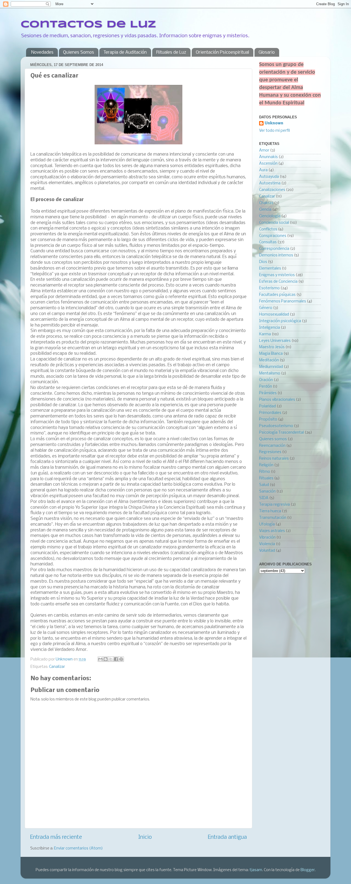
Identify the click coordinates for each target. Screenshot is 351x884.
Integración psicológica (280, 321)
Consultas (268, 242)
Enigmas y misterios (277, 275)
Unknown (274, 123)
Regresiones (270, 452)
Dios (263, 262)
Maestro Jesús (272, 347)
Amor (264, 150)
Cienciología (270, 216)
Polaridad (267, 406)
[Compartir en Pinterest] (121, 659)
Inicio (145, 837)
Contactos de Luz (88, 24)
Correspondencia (274, 249)
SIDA (263, 498)
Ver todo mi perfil (274, 131)
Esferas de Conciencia (278, 282)
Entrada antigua (227, 837)
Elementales (270, 269)
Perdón (265, 387)
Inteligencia (269, 328)
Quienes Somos (78, 52)
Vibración (267, 538)
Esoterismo (269, 288)
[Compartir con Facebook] (116, 659)
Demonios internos (276, 255)
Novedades (42, 52)
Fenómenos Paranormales (282, 301)
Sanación (267, 492)
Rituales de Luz (171, 52)
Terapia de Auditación (125, 52)
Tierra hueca (270, 511)
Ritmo (264, 472)
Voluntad (267, 551)
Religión (266, 465)
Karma (265, 334)
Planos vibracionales (277, 400)
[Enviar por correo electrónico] (100, 659)
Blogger (308, 870)
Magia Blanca (271, 354)
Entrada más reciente (56, 837)
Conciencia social (274, 223)
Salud (264, 485)
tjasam (256, 870)
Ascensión (268, 164)
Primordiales (270, 413)
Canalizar (57, 667)
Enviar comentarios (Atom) (78, 848)
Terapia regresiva (274, 505)
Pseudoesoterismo (276, 426)
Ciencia (265, 210)
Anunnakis (268, 157)
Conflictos (268, 229)
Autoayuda (269, 177)
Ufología (267, 524)
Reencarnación (272, 446)
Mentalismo (269, 373)
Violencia (267, 544)
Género (265, 308)
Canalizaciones (272, 190)
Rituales (266, 478)
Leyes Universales (275, 341)
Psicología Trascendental (281, 433)
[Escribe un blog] (105, 659)
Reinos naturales (274, 459)
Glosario (267, 52)
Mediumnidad (271, 367)
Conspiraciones (272, 236)
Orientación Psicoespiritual (222, 52)
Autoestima (270, 183)
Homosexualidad (274, 315)
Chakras (266, 203)
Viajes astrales (272, 531)
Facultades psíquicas (277, 295)
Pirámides (268, 393)
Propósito (268, 419)
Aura (263, 170)
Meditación (269, 360)
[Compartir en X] (111, 659)
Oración (266, 380)
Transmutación (272, 518)
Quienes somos (273, 439)
